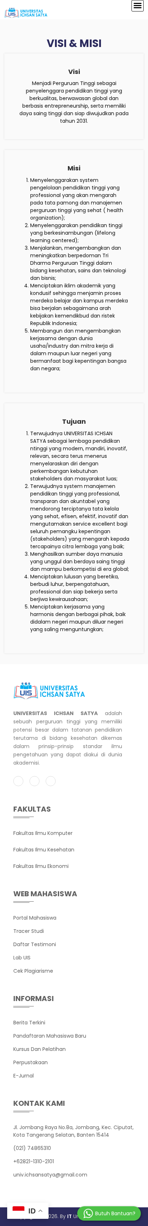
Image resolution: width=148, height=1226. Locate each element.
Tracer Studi (28, 931)
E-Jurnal (23, 1075)
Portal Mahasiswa (34, 917)
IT (69, 1216)
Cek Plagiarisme (33, 970)
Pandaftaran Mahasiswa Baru (49, 1035)
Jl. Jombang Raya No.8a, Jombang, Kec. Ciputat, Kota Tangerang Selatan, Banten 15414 (73, 1131)
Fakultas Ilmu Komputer (43, 833)
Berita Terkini (29, 1022)
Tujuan (74, 421)
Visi (74, 71)
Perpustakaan (30, 1062)
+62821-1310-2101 (33, 1161)
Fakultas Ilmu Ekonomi (41, 866)
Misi (74, 168)
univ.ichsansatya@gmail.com (50, 1174)
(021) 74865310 (32, 1148)
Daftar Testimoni (34, 944)
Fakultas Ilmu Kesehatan (43, 849)
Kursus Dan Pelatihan (39, 1049)
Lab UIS (22, 957)
